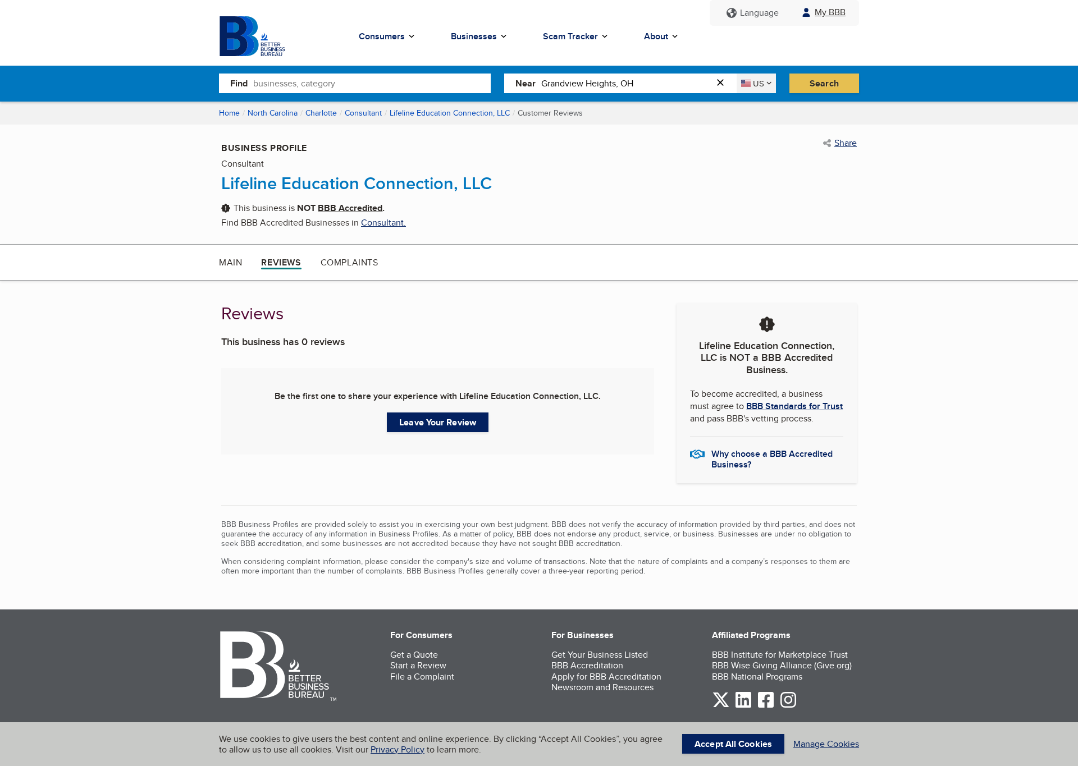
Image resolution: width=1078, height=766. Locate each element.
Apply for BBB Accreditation (606, 676)
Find (239, 83)
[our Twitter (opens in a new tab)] (721, 705)
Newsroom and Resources (602, 687)
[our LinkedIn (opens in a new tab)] (743, 705)
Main (230, 262)
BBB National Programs (757, 676)
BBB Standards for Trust (794, 406)
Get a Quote (414, 654)
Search (824, 83)
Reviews (281, 262)
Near (525, 83)
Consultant (363, 112)
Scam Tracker (570, 36)
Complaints (349, 262)
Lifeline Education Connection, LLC (450, 112)
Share (845, 143)
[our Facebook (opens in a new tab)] (766, 705)
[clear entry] (724, 83)
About (656, 36)
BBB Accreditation (587, 665)
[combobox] (372, 83)
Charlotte (321, 112)
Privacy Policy (397, 749)
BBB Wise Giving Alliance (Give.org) (782, 665)
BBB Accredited (350, 207)
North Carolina (273, 112)
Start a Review (418, 665)
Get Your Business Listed (599, 654)
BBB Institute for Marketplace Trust (780, 654)
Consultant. (383, 222)
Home (229, 112)
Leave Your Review (437, 422)
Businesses (474, 36)
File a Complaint (422, 676)
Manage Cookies (826, 744)
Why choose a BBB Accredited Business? (772, 458)
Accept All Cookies (733, 743)
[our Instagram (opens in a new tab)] (788, 705)
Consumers (382, 36)
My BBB (830, 12)
